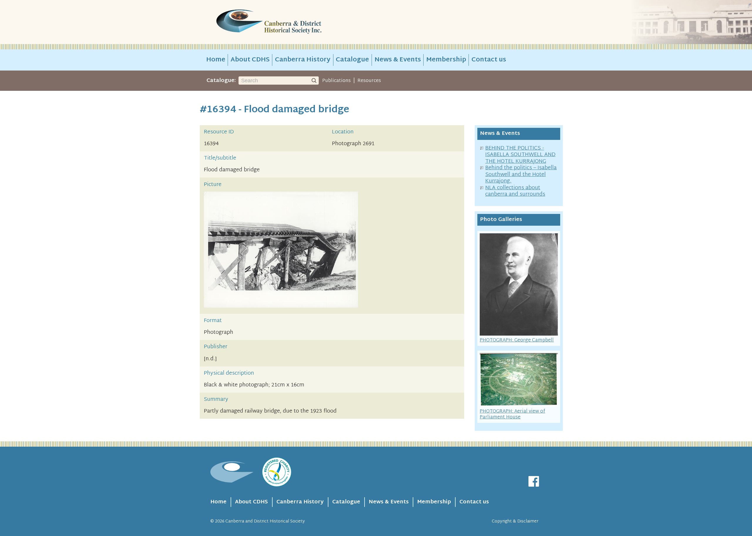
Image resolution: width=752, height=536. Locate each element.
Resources (369, 80)
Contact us (488, 60)
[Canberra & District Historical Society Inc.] (289, 22)
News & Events (398, 60)
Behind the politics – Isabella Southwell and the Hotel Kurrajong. (521, 174)
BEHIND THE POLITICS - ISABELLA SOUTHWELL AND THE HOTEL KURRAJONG (520, 154)
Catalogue (352, 60)
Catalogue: (221, 81)
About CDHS (250, 60)
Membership (446, 60)
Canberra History (302, 60)
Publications (336, 80)
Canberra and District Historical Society (265, 521)
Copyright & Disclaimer (515, 521)
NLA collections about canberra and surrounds (515, 191)
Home (215, 60)
